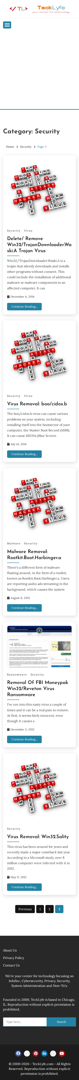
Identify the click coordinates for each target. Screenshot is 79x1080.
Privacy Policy (13, 958)
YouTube (62, 1053)
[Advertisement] (39, 67)
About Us (10, 950)
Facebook (18, 1053)
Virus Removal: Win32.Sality (38, 836)
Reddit (53, 1053)
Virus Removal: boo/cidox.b (37, 404)
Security (14, 230)
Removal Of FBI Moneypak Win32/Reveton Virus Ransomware (37, 688)
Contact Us (11, 965)
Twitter (27, 1053)
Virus (28, 230)
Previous (25, 909)
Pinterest (36, 1053)
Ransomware (17, 674)
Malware (14, 543)
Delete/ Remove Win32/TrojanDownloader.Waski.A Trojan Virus (39, 244)
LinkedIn (44, 1053)
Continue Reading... (24, 306)
